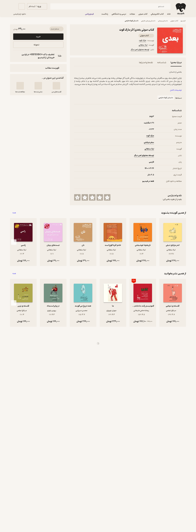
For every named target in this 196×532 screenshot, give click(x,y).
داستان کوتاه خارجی (131, 20)
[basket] (22, 6)
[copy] (16, 56)
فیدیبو (183, 21)
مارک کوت (142, 40)
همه (14, 212)
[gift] (88, 50)
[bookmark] (82, 50)
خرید (38, 36)
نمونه (36, 45)
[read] (20, 85)
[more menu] (75, 50)
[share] (95, 50)
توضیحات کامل (176, 90)
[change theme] (13, 6)
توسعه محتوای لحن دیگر (140, 49)
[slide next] (13, 242)
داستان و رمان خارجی (148, 21)
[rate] (107, 197)
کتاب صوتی (174, 21)
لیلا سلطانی (143, 45)
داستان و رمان (163, 21)
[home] (180, 9)
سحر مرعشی (149, 142)
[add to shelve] (56, 85)
